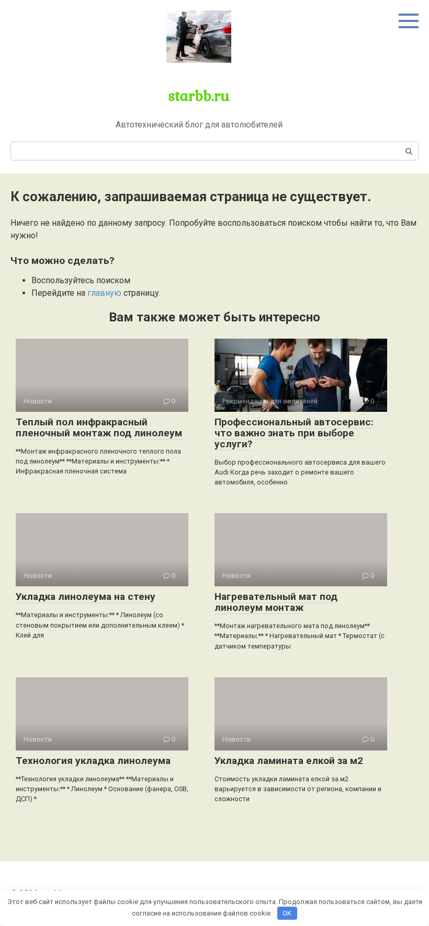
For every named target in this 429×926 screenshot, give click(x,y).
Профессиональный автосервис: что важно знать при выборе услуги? (294, 433)
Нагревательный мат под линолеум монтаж (275, 602)
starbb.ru (199, 95)
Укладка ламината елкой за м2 (288, 761)
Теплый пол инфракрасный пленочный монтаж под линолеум (99, 427)
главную (104, 293)
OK (287, 913)
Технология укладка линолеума (93, 761)
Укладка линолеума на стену (85, 597)
